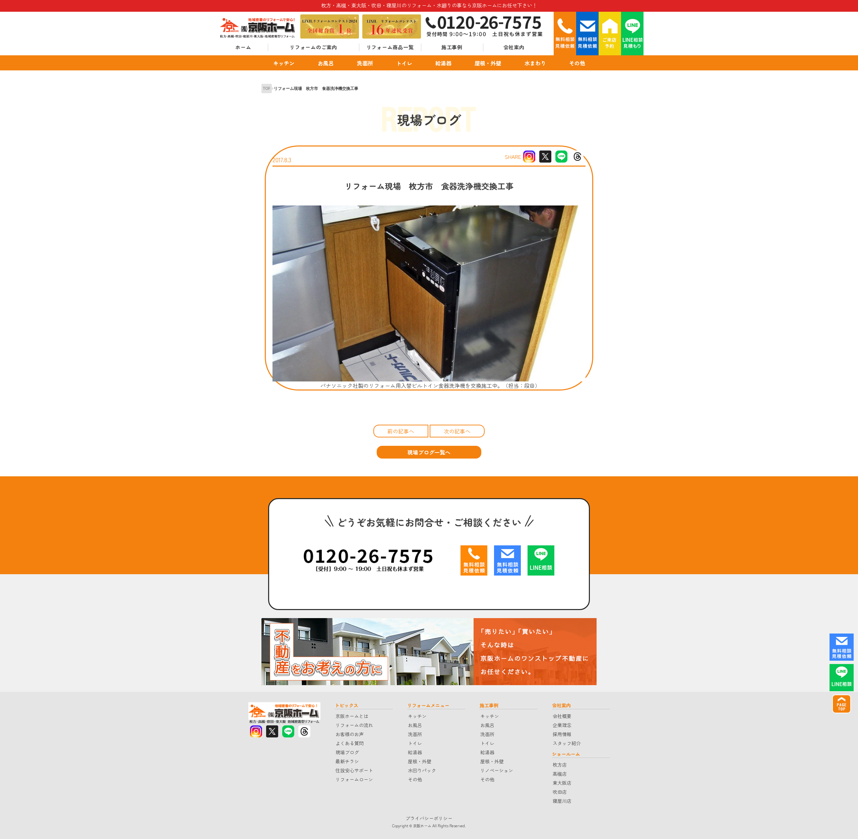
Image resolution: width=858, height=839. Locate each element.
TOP (267, 88)
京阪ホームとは (351, 716)
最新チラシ (347, 761)
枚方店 (560, 764)
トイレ (404, 63)
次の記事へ (457, 431)
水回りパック (422, 770)
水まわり (535, 63)
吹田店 (560, 791)
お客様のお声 (349, 734)
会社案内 (514, 47)
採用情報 (562, 734)
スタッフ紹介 (567, 743)
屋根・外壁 (488, 63)
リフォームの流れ (354, 725)
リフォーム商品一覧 (390, 47)
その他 (577, 63)
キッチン (284, 63)
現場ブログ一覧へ (429, 452)
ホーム (243, 47)
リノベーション (496, 770)
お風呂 (326, 63)
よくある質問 (349, 743)
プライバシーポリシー (429, 818)
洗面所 (365, 63)
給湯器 (443, 63)
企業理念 (562, 725)
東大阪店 (562, 782)
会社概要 (562, 716)
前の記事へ (400, 431)
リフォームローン (354, 779)
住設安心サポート (354, 770)
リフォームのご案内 (313, 47)
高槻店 (560, 773)
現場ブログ (347, 752)
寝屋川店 (562, 800)
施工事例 (452, 47)
